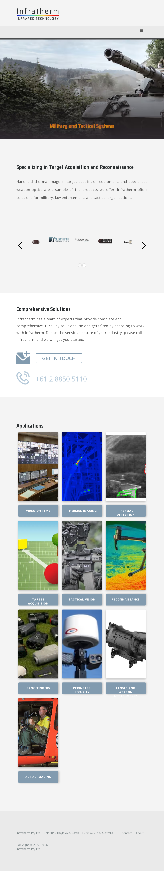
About (140, 833)
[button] (142, 31)
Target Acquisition (38, 601)
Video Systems (38, 511)
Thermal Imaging (82, 511)
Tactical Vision (82, 599)
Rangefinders (38, 688)
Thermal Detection (126, 513)
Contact (127, 833)
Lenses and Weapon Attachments (126, 690)
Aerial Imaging (38, 777)
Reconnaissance (126, 599)
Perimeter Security (82, 690)
